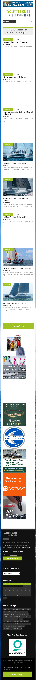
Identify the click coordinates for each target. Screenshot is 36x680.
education (6, 614)
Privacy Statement (8, 667)
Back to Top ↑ (18, 326)
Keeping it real (17, 616)
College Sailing (7, 611)
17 (5, 593)
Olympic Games (27, 616)
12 (13, 590)
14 (21, 590)
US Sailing (26, 621)
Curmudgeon (24, 611)
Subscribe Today (12, 558)
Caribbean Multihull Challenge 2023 (15, 163)
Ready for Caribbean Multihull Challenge (17, 268)
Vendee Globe (16, 623)
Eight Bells (13, 614)
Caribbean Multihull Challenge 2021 (15, 217)
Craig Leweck (16, 611)
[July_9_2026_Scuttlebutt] (14, 472)
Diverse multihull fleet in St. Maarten (15, 42)
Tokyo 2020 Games (17, 621)
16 (29, 590)
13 (17, 590)
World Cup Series (26, 623)
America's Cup (7, 609)
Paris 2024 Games (8, 619)
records (16, 619)
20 (17, 593)
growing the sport (8, 616)
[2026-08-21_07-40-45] (18, 6)
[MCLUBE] (14, 519)
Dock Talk (7, 40)
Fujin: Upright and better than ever (15, 303)
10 (5, 590)
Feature (7, 285)
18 (9, 593)
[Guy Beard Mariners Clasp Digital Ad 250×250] (14, 425)
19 (13, 593)
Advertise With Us (20, 667)
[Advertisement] (14, 390)
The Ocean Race (8, 621)
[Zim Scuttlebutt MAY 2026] (14, 378)
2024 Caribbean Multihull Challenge (15, 77)
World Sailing (21, 626)
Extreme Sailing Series (22, 614)
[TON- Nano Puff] (14, 355)
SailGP (20, 619)
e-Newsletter (27, 547)
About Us (28, 667)
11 (9, 590)
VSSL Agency (20, 664)
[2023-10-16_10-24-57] (17, 647)
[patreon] (14, 495)
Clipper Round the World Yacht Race (21, 609)
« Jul (4, 599)
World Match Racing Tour (10, 626)
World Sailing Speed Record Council (13, 628)
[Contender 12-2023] (14, 448)
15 (25, 590)
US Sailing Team (8, 623)
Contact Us (7, 669)
